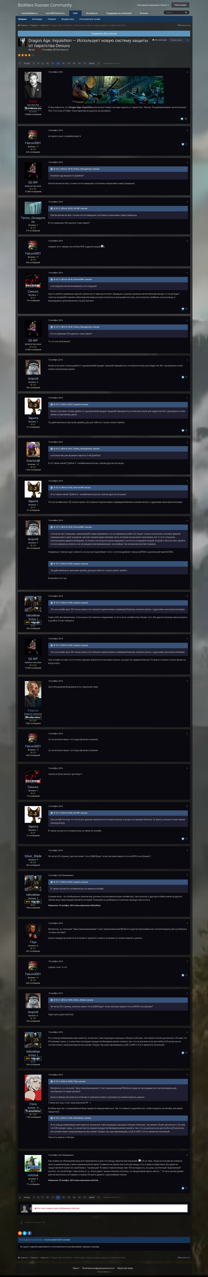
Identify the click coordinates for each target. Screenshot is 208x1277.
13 (63, 63)
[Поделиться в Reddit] (20, 1233)
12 (58, 63)
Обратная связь (125, 1268)
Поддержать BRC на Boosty (104, 33)
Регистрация (180, 5)
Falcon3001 (33, 143)
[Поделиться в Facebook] (29, 1233)
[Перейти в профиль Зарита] (33, 406)
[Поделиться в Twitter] (25, 1233)
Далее (91, 63)
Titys (33, 942)
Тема (75, 1268)
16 (79, 63)
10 (47, 63)
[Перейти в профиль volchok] (33, 1163)
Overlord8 (33, 461)
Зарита (33, 418)
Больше (144, 13)
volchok (33, 1175)
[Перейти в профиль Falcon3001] (33, 134)
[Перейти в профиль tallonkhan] (33, 604)
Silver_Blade (33, 856)
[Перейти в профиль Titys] (33, 930)
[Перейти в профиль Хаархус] (33, 694)
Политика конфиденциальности (98, 1268)
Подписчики (176, 40)
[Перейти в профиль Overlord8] (33, 449)
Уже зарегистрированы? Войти (152, 5)
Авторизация (161, 40)
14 (69, 63)
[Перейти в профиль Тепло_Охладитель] (33, 208)
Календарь (37, 19)
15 (74, 63)
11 (53, 63)
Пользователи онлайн (89, 19)
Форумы (22, 19)
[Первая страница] (20, 63)
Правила (52, 19)
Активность (92, 13)
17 (85, 63)
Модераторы (68, 19)
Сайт (75, 13)
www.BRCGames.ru (55, 13)
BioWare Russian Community (45, 5)
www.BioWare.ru (29, 13)
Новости (64, 49)
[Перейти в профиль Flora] (33, 1087)
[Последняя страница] (98, 63)
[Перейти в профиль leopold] (33, 367)
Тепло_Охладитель (33, 219)
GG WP (33, 182)
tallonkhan (33, 615)
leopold (33, 378)
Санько (33, 291)
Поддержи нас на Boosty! (119, 13)
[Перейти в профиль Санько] (33, 280)
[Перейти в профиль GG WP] (33, 170)
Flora (33, 1104)
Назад (27, 63)
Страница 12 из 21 (111, 63)
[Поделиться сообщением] (187, 72)
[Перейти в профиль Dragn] (22, 42)
